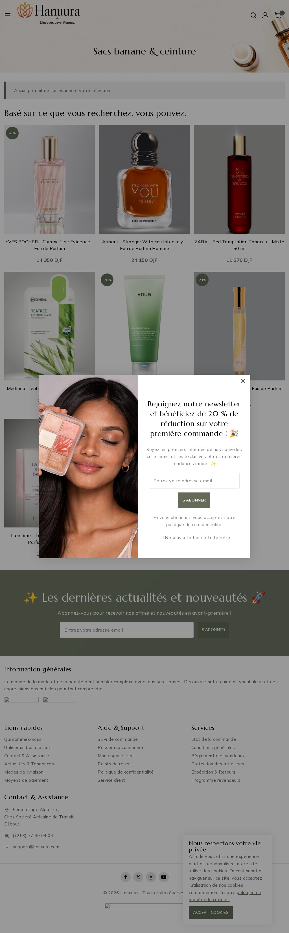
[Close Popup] (243, 380)
